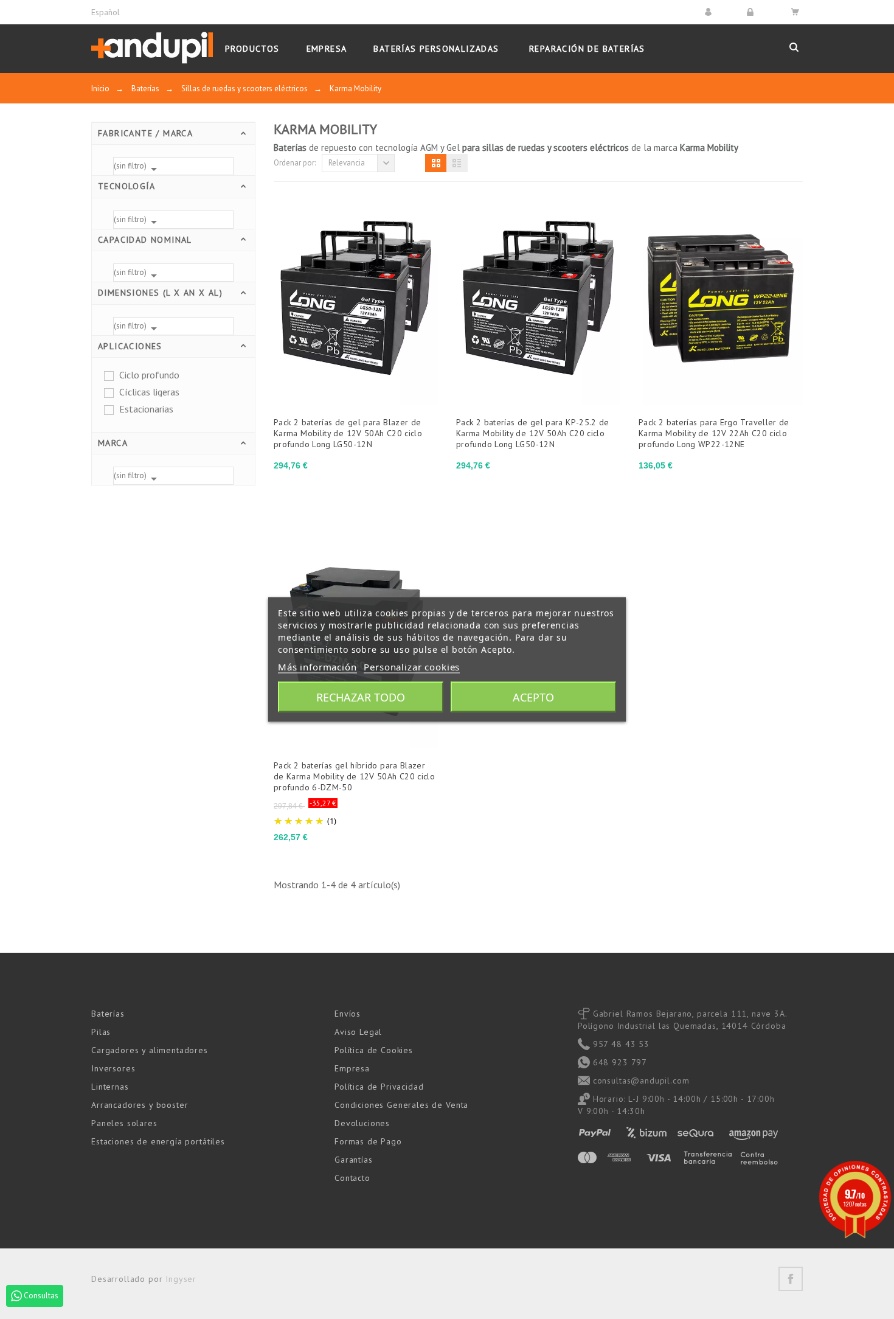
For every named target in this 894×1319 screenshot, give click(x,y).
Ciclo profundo (149, 375)
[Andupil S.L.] (152, 48)
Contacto (352, 1177)
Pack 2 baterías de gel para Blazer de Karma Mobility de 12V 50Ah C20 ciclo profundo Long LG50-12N (348, 433)
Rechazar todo (360, 697)
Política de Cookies (373, 1050)
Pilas (101, 1031)
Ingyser (180, 1278)
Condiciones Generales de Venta (401, 1104)
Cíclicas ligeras (149, 392)
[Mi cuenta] (710, 12)
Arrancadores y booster (139, 1104)
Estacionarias (146, 409)
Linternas (110, 1086)
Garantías (353, 1159)
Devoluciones (362, 1123)
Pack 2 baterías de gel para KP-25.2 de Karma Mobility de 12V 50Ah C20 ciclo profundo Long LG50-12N (532, 433)
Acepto (533, 697)
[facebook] (790, 1279)
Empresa (352, 1068)
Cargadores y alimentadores (149, 1050)
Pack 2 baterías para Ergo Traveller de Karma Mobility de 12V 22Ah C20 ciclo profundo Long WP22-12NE (714, 433)
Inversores (113, 1068)
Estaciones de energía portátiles (158, 1141)
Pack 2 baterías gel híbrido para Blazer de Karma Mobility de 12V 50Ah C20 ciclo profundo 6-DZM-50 (354, 776)
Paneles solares (124, 1123)
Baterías (108, 1013)
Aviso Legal (358, 1031)
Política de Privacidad (378, 1086)
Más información (317, 667)
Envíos (347, 1013)
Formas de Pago (368, 1141)
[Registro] (752, 12)
